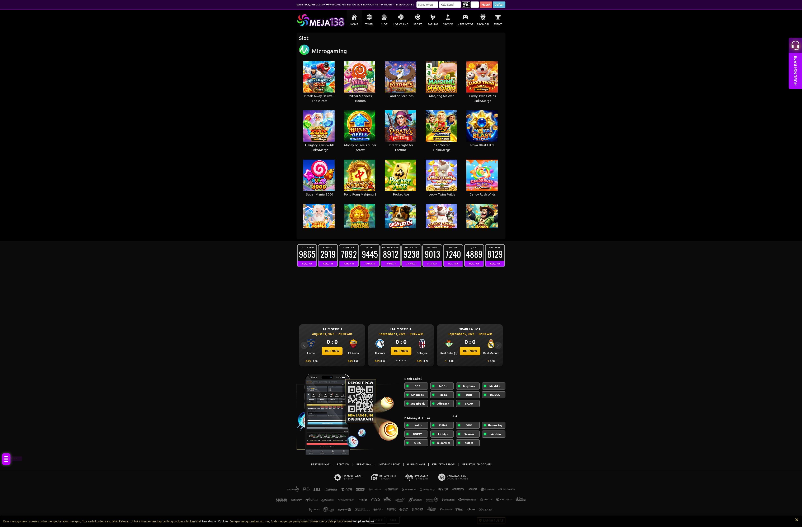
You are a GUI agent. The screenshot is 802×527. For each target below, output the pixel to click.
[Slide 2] (399, 360)
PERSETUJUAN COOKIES (477, 464)
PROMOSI (483, 24)
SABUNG (433, 24)
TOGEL (369, 24)
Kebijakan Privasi (363, 521)
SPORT (417, 24)
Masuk (485, 4)
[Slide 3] (402, 360)
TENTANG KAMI (320, 464)
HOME (354, 24)
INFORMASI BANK (389, 464)
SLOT (384, 24)
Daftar (499, 4)
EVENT (498, 24)
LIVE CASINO (401, 24)
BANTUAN (343, 464)
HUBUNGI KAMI (416, 464)
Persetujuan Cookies (215, 521)
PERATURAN (364, 464)
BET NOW (332, 351)
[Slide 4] (405, 360)
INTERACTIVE (465, 24)
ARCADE (448, 24)
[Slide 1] (396, 360)
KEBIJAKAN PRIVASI (443, 464)
